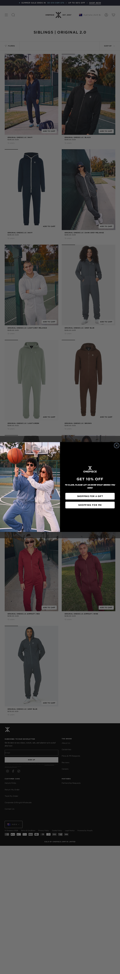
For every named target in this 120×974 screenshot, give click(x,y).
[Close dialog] (116, 445)
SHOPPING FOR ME (90, 505)
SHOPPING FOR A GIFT (90, 496)
